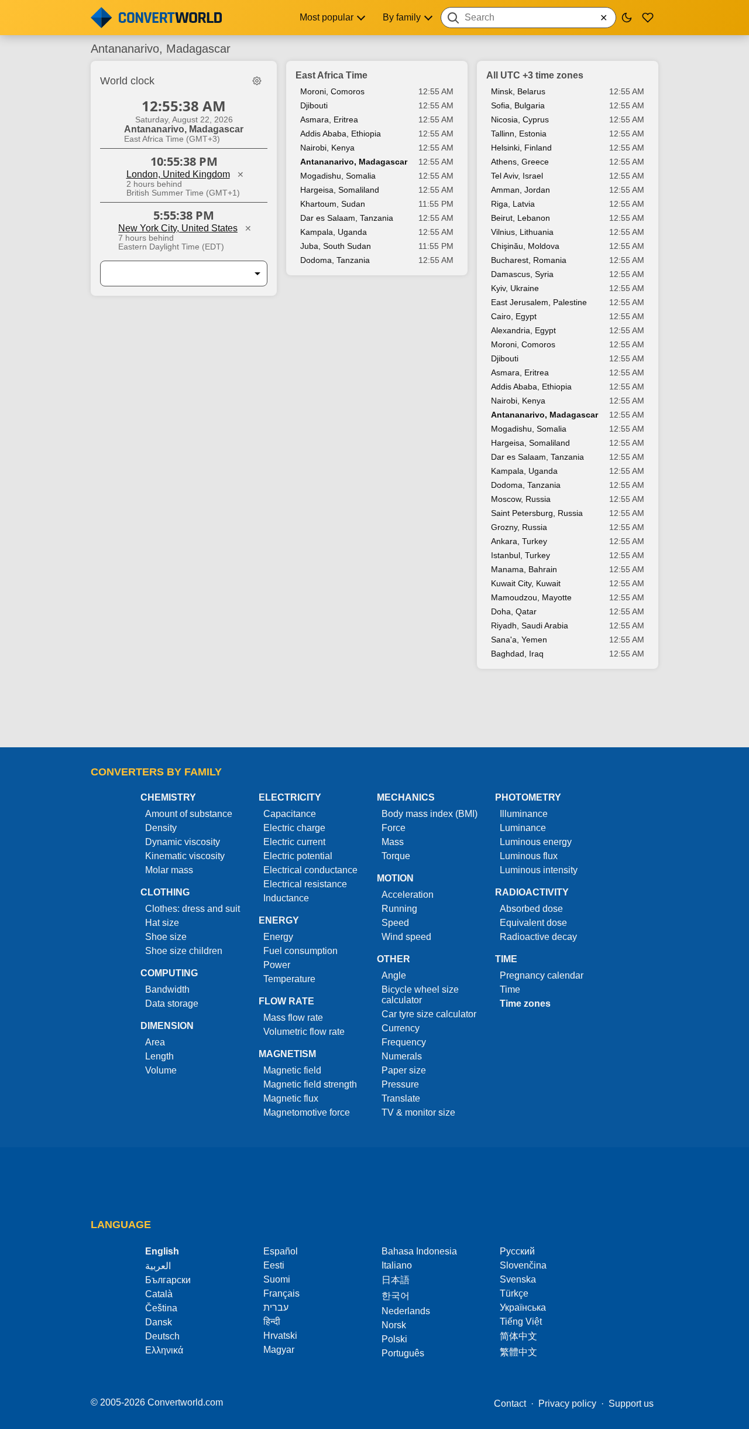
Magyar (278, 1350)
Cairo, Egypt (514, 316)
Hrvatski (280, 1336)
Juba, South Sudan (335, 246)
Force (394, 828)
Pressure (400, 1084)
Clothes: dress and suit (192, 909)
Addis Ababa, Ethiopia (340, 133)
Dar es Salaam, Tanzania (346, 218)
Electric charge (294, 828)
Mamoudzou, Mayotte (531, 597)
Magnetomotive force (306, 1112)
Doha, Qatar (514, 611)
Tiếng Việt (521, 1322)
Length (159, 1056)
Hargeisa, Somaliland (339, 189)
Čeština (161, 1308)
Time (510, 989)
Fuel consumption (300, 951)
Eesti (273, 1265)
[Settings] (256, 80)
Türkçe (514, 1293)
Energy (278, 937)
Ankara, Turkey (519, 541)
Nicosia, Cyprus (520, 119)
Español (280, 1251)
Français (281, 1293)
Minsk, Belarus (518, 91)
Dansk (158, 1322)
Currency (401, 1028)
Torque (396, 856)
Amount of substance (188, 814)
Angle (394, 975)
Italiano (397, 1265)
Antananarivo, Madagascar (353, 161)
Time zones (525, 1003)
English (162, 1251)
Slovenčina (523, 1265)
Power (276, 965)
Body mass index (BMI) (429, 814)
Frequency (404, 1042)
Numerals (402, 1056)
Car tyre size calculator (429, 1014)
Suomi (276, 1279)
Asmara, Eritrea (329, 119)
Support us (631, 1404)
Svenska (518, 1279)
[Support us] (647, 17)
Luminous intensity (539, 870)
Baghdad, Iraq (517, 653)
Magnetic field (292, 1070)
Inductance (286, 898)
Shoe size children (183, 951)
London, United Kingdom (178, 174)
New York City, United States (178, 228)
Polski (394, 1339)
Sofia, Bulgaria (518, 105)
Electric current (294, 842)
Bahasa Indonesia (419, 1251)
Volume (161, 1070)
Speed (395, 923)
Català (159, 1294)
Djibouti (314, 105)
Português (403, 1353)
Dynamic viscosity (182, 842)
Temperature (289, 979)
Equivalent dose (533, 923)
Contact (510, 1404)
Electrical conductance (310, 870)
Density (161, 828)
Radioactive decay (538, 937)
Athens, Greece (520, 161)
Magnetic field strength (310, 1084)
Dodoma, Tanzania (335, 260)
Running (399, 909)
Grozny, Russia (519, 527)
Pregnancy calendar (541, 975)
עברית (275, 1307)
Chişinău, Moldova (525, 246)
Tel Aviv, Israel (517, 175)
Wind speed (406, 937)
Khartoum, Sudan (332, 203)
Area (155, 1042)
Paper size (404, 1070)
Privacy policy (567, 1404)
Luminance (523, 828)
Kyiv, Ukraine (515, 288)
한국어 (396, 1296)
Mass (393, 842)
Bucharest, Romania (528, 260)
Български (168, 1280)
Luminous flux (529, 856)
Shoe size (166, 937)
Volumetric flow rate (304, 1032)
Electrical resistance (305, 884)
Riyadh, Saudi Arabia (529, 625)
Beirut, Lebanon (520, 218)
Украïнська (523, 1307)
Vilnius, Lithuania (522, 232)
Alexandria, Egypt (523, 330)
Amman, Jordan (520, 189)
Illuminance (524, 814)
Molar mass (169, 870)
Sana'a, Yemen (519, 639)
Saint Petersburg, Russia (537, 513)
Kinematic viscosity (185, 856)
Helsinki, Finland (521, 147)
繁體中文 (518, 1352)
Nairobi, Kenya (327, 147)
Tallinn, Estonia (519, 133)
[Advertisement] (374, 714)
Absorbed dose (531, 909)
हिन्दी (271, 1322)
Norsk (394, 1325)
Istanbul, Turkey (520, 555)
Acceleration (408, 895)
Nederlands (406, 1311)
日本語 (396, 1280)
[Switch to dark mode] (626, 17)
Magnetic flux (290, 1098)
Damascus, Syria (522, 274)
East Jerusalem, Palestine (539, 302)
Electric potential (297, 856)
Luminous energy (536, 842)
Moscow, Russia (521, 499)
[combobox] (528, 17)
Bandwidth (167, 989)
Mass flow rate (293, 1018)
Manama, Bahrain (524, 569)
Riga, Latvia (513, 203)
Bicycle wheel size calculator (420, 994)
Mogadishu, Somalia (338, 175)
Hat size (162, 923)
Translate (401, 1098)
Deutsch (162, 1336)
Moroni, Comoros (332, 91)
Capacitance (289, 814)
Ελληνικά (164, 1350)
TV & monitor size (418, 1112)
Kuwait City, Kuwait (526, 583)
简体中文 (518, 1336)
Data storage (171, 1003)
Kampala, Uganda (333, 232)
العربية (158, 1266)
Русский (517, 1251)
